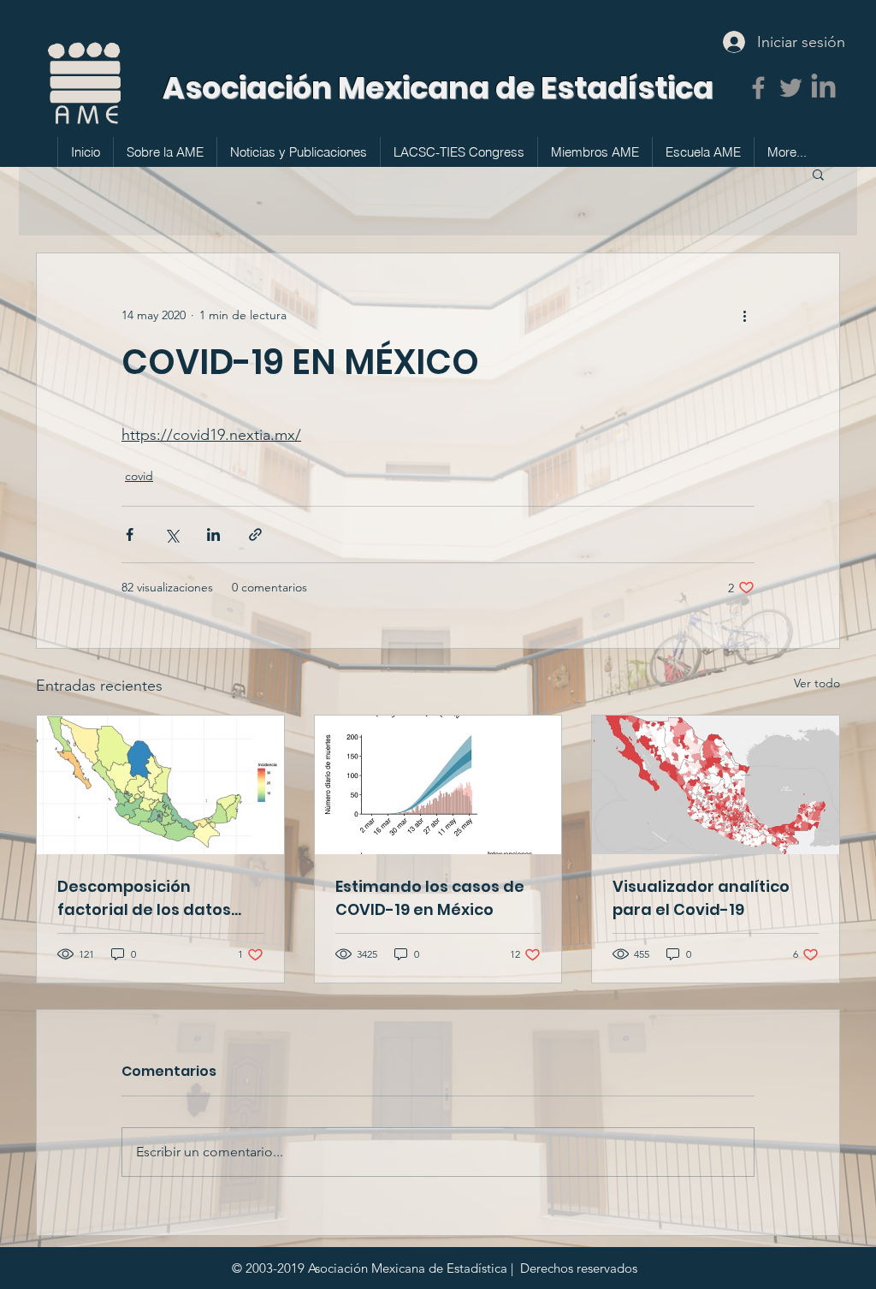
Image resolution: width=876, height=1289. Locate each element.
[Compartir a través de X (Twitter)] (171, 534)
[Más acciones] (744, 315)
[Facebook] (758, 88)
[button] (818, 174)
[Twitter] (791, 88)
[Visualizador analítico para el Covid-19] (715, 785)
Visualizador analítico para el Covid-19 (701, 898)
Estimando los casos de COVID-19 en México (429, 898)
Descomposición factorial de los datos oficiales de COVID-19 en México (155, 898)
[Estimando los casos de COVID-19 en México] (438, 785)
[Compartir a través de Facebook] (129, 534)
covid (139, 476)
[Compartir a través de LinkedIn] (213, 534)
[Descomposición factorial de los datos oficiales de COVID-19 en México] (160, 785)
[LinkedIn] (823, 88)
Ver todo (817, 683)
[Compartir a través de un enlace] (255, 534)
